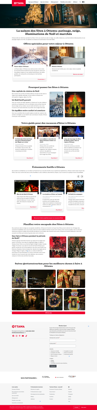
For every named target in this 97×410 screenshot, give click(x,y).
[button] (80, 2)
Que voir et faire (44, 2)
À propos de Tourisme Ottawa (55, 389)
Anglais (52, 360)
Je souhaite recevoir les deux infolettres (59, 363)
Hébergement (54, 2)
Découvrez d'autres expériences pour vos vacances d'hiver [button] (48, 218)
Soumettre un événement (17, 402)
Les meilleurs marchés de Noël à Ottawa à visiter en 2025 (48, 140)
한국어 (69, 399)
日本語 (69, 396)
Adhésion (33, 399)
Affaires (75, 2)
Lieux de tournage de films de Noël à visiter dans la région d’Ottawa (72, 140)
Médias (32, 396)
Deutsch (70, 389)
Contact (51, 399)
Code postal (52, 343)
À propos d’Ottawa (16, 389)
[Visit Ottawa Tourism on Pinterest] (19, 336)
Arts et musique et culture (56, 354)
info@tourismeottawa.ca (18, 332)
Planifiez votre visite (65, 2)
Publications (52, 394)
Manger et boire (54, 356)
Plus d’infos (29, 158)
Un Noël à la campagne (75, 194)
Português (70, 394)
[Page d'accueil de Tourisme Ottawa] (19, 3)
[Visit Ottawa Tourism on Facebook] (13, 336)
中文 (69, 401)
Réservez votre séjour (78, 74)
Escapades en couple (68, 351)
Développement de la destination (38, 394)
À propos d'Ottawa (33, 2)
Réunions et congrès (35, 389)
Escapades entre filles (55, 352)
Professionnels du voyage (36, 391)
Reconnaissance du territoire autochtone (18, 392)
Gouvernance (52, 391)
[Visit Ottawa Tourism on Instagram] (16, 336)
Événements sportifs (68, 354)
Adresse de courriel (54, 337)
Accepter (76, 407)
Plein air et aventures (68, 352)
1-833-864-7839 (30, 331)
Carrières (51, 396)
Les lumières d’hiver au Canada (52, 194)
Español (70, 391)
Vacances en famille (55, 351)
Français (52, 361)
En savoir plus (41, 79)
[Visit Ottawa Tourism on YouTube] (22, 336)
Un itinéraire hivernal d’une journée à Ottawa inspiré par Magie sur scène (23, 140)
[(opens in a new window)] (30, 56)
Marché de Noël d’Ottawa (25, 194)
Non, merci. (83, 407)
